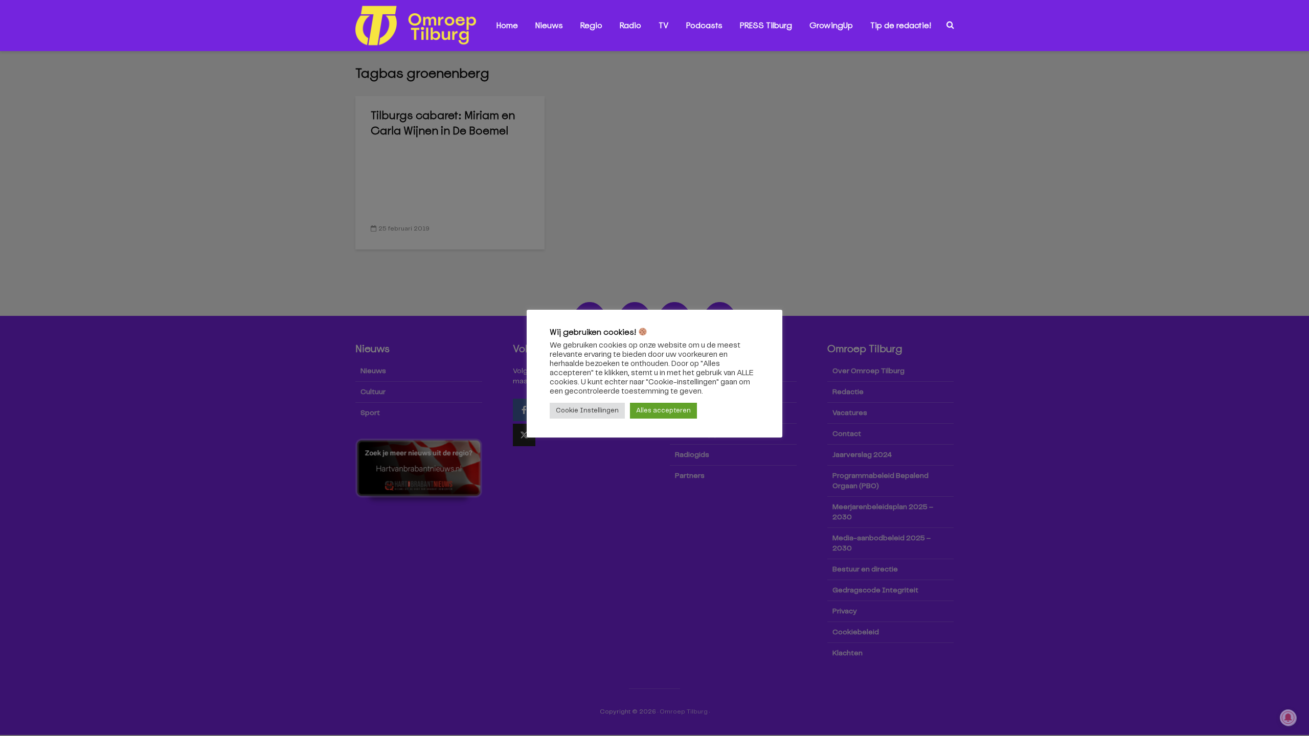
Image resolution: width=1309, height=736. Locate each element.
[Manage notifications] (1288, 717)
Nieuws (549, 25)
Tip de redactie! (900, 25)
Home (507, 25)
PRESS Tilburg (766, 25)
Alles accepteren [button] (663, 410)
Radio (630, 25)
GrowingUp (831, 25)
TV (664, 25)
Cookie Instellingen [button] (587, 410)
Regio (591, 25)
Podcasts (704, 25)
